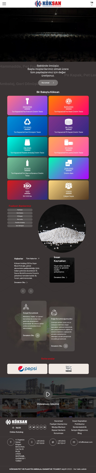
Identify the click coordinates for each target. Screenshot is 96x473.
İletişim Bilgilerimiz (79, 430)
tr (91, 3)
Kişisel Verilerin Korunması (58, 431)
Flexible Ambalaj (20, 222)
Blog (80, 433)
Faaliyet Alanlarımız (58, 424)
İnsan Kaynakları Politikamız (79, 422)
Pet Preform (20, 213)
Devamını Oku (19, 282)
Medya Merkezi (58, 427)
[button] (23, 291)
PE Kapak (19, 216)
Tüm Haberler (31, 259)
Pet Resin (20, 210)
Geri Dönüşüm (20, 225)
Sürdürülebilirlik (80, 427)
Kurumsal (45, 83)
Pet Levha (20, 219)
